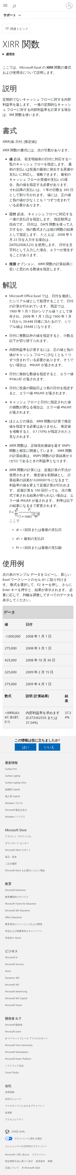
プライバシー (39, 1154)
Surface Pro (11, 768)
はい (25, 747)
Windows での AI (13, 803)
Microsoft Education (15, 890)
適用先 (10, 54)
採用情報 (9, 1092)
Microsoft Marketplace (16, 1052)
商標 (50, 1161)
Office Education (13, 917)
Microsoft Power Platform (18, 1058)
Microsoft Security (14, 964)
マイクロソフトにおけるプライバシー (25, 1105)
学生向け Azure (13, 937)
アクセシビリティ (14, 1119)
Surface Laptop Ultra (15, 782)
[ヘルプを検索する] (14, 5)
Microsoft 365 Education (17, 910)
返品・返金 (11, 856)
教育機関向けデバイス (16, 896)
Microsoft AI (11, 957)
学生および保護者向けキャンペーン (23, 930)
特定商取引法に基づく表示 (19, 1161)
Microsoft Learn (13, 1031)
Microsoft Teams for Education (20, 903)
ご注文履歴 (11, 863)
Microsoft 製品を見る (16, 809)
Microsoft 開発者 (13, 1024)
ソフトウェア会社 (14, 1065)
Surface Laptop (12, 775)
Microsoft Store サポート (18, 849)
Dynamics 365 (12, 977)
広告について (12, 1167)
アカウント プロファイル (18, 836)
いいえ (49, 747)
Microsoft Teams (13, 1005)
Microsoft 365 (12, 984)
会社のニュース (13, 1098)
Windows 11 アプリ (15, 816)
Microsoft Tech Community (19, 1045)
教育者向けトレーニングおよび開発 (23, 924)
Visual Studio (12, 1072)
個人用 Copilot (12, 796)
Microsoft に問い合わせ (17, 1154)
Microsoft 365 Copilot (16, 998)
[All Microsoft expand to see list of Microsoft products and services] (5, 6)
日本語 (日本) (18, 1131)
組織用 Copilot (12, 789)
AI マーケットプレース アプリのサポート (26, 1038)
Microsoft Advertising (16, 991)
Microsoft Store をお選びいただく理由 (25, 870)
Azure (8, 971)
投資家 (8, 1112)
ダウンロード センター (17, 843)
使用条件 (40, 1161)
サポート (10, 15)
